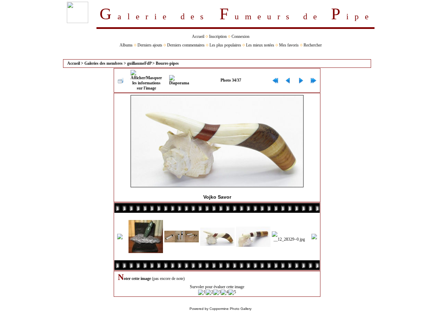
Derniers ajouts (149, 45)
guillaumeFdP (139, 63)
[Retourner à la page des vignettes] (120, 80)
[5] (232, 292)
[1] (202, 292)
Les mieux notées (260, 45)
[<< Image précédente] (288, 80)
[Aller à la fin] (313, 80)
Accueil (198, 36)
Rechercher (313, 45)
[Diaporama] (179, 80)
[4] (224, 292)
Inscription (218, 36)
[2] (209, 292)
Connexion (240, 36)
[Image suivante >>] (301, 80)
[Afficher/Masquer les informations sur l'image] (146, 80)
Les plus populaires (225, 45)
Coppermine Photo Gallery (230, 309)
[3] (217, 292)
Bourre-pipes (167, 63)
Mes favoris (289, 45)
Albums (126, 45)
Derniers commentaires (186, 45)
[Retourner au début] (275, 80)
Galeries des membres (103, 63)
